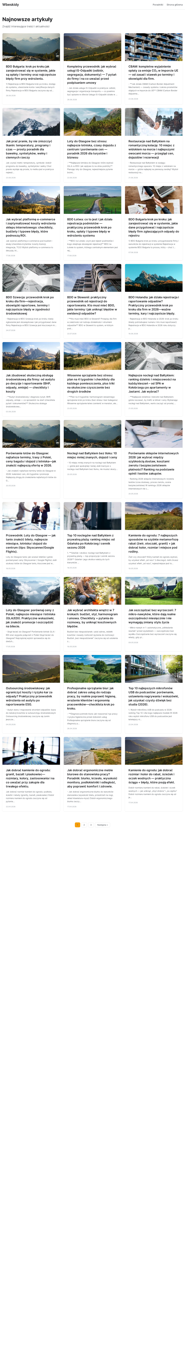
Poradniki (158, 4)
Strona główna (175, 4)
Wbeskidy (10, 4)
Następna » (102, 825)
